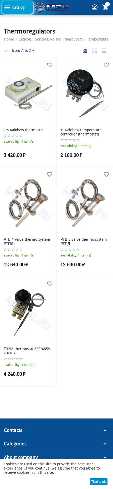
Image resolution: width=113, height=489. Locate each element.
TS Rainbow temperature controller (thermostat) (81, 132)
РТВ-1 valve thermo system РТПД (27, 241)
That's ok (98, 482)
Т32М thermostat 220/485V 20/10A (27, 351)
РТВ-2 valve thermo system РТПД (83, 241)
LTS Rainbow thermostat (24, 130)
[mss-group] (52, 7)
